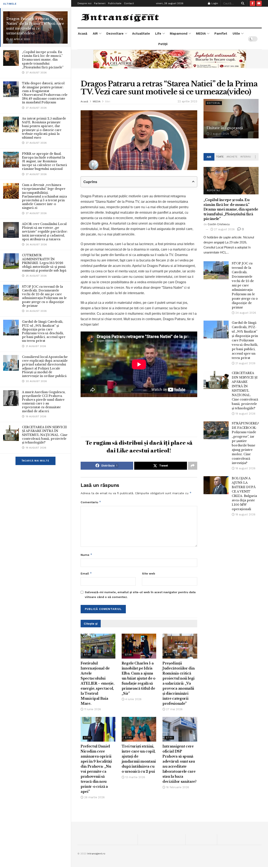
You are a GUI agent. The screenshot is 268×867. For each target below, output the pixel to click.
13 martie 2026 (134, 777)
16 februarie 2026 (177, 787)
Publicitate (114, 3)
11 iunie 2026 (92, 709)
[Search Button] (242, 3)
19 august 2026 (244, 413)
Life (158, 33)
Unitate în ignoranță (225, 128)
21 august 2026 (244, 363)
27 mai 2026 (174, 709)
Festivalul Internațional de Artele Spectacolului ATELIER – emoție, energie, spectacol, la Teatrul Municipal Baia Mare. (97, 683)
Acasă (82, 33)
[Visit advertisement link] (169, 58)
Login (214, 3)
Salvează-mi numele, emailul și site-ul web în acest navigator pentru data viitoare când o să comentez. (140, 594)
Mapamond (178, 33)
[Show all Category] (255, 157)
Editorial (214, 103)
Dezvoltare (115, 33)
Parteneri (100, 3)
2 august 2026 (219, 133)
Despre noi (84, 3)
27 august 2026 (224, 229)
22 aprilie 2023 (187, 101)
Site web (148, 573)
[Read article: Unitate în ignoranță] (231, 118)
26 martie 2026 (94, 797)
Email (86, 573)
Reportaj (213, 190)
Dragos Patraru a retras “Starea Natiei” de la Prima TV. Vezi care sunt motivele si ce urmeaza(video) (35, 26)
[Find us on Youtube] (259, 3)
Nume (86, 555)
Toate (220, 156)
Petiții (163, 44)
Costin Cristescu (219, 224)
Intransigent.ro (96, 853)
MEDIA (201, 33)
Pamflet (220, 33)
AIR (95, 33)
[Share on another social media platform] (192, 466)
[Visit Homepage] (120, 17)
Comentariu (91, 502)
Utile (236, 33)
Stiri (107, 101)
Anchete (232, 156)
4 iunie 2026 (133, 699)
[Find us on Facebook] (252, 3)
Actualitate (141, 33)
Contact (129, 3)
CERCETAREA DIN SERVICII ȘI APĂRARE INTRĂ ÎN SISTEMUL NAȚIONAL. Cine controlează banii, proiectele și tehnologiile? (44, 434)
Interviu (245, 156)
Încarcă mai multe (35, 460)
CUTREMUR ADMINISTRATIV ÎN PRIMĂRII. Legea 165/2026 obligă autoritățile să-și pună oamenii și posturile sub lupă (44, 262)
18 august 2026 (244, 468)
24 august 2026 (245, 312)
